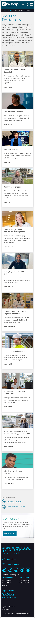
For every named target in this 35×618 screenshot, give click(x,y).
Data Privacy (8, 594)
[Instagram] (16, 570)
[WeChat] (22, 570)
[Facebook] (10, 570)
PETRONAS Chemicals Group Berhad (16, 613)
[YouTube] (28, 570)
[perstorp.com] (11, 5)
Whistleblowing (9, 597)
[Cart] (23, 4)
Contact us (11, 559)
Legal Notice (8, 591)
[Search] (27, 4)
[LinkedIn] (4, 570)
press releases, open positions (16, 549)
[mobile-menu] (31, 5)
